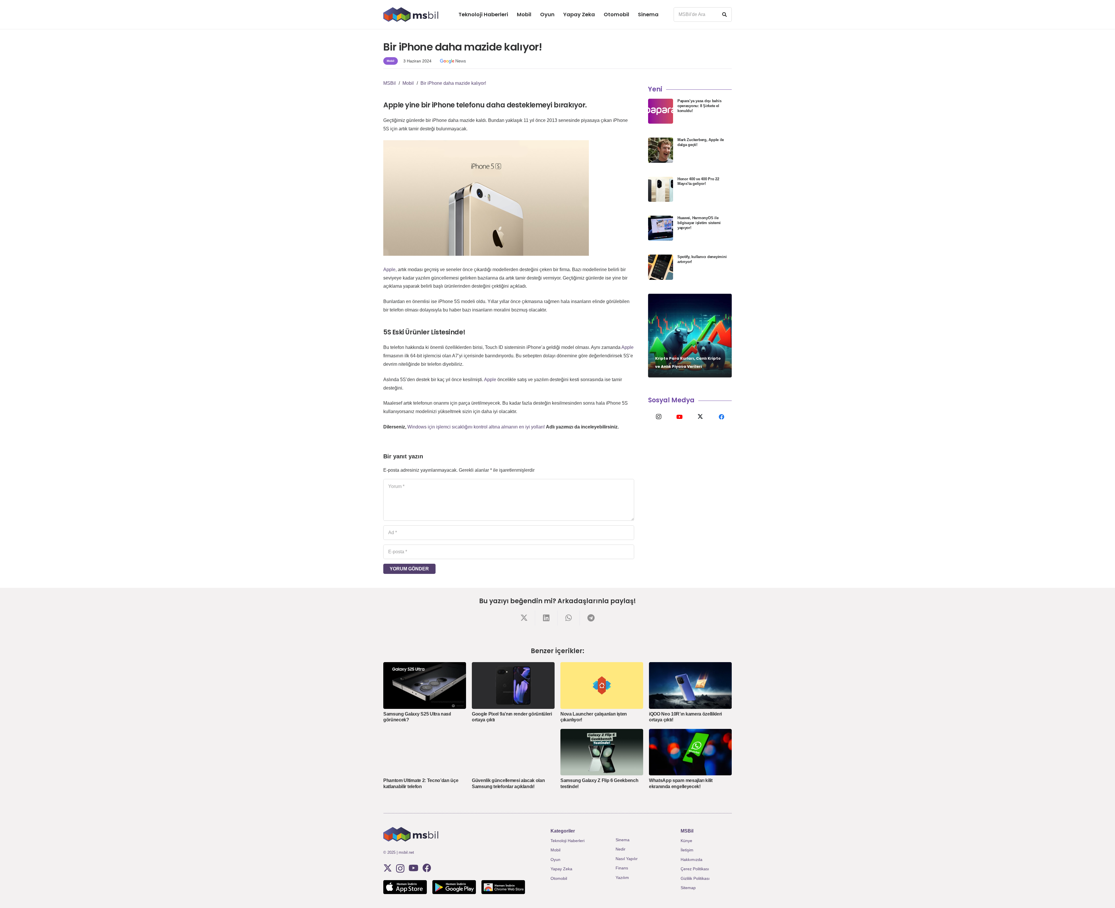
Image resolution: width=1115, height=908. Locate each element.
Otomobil (559, 878)
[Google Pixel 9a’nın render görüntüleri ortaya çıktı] (513, 685)
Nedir (620, 849)
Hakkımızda (691, 859)
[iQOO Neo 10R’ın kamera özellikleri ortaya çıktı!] (690, 685)
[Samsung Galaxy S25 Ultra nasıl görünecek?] (424, 685)
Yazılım (622, 877)
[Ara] (724, 14)
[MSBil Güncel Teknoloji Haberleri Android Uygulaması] (454, 887)
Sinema (623, 839)
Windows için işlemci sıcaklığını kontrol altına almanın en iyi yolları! (476, 426)
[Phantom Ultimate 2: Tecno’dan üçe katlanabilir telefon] (424, 752)
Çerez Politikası (695, 868)
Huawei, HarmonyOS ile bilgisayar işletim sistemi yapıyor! (699, 223)
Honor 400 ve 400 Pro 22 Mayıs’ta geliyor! (698, 181)
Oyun (555, 859)
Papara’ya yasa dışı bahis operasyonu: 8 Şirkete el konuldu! (699, 106)
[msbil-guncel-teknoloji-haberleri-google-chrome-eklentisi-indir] (503, 887)
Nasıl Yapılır (627, 858)
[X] (700, 417)
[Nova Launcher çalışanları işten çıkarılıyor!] (601, 685)
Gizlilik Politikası (695, 878)
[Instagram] (658, 417)
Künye (686, 840)
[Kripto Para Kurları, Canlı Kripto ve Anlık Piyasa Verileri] (690, 335)
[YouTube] (679, 417)
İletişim (687, 850)
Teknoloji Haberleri (568, 840)
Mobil (555, 850)
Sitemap (688, 887)
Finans (622, 868)
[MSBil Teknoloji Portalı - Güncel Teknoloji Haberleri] (410, 14)
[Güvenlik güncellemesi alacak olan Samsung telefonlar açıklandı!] (513, 752)
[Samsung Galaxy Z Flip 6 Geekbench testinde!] (601, 752)
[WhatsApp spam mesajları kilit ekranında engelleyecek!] (690, 752)
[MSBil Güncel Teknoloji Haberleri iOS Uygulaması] (405, 887)
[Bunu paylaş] (524, 617)
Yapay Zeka (561, 868)
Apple (389, 269)
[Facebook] (721, 417)
